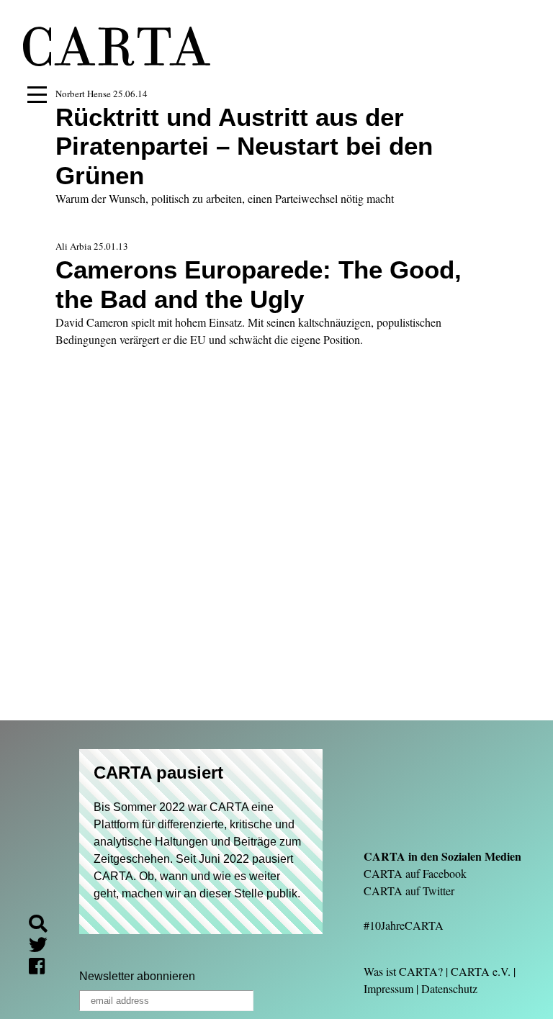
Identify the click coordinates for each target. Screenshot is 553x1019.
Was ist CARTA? (403, 971)
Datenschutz (449, 988)
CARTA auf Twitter (409, 890)
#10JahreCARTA (404, 925)
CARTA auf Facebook (415, 873)
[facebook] (42, 968)
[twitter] (44, 946)
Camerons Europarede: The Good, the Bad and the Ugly (258, 283)
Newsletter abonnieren (137, 976)
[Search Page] (44, 925)
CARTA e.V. (481, 971)
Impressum (388, 988)
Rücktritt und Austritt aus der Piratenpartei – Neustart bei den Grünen (244, 146)
